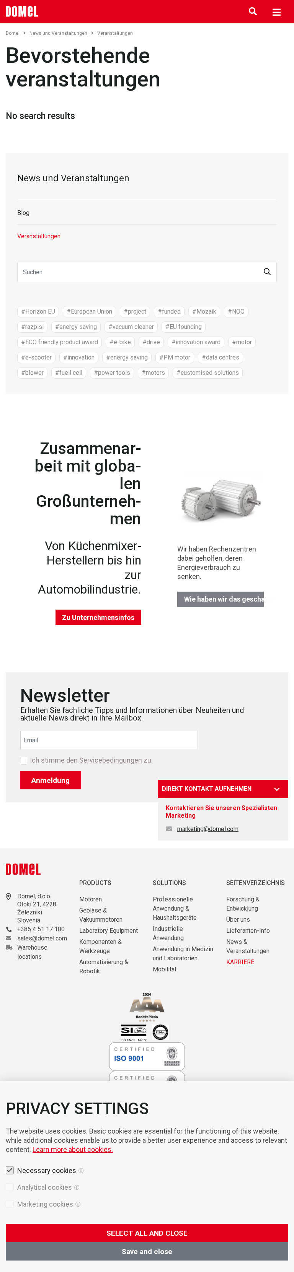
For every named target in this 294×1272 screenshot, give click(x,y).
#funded (169, 311)
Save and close (147, 1251)
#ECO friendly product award (59, 342)
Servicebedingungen (110, 760)
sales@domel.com (42, 938)
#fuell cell (68, 372)
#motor (242, 342)
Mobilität (164, 969)
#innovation (79, 357)
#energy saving (76, 326)
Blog (23, 212)
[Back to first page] (22, 11)
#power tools (112, 372)
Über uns (238, 919)
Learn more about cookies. (73, 1149)
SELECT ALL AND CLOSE (147, 1233)
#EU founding (183, 326)
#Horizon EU (38, 311)
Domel (13, 33)
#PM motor (174, 357)
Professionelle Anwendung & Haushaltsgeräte (175, 908)
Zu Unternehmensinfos (98, 617)
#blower (32, 372)
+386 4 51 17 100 (41, 929)
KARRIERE (240, 962)
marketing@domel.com (207, 829)
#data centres (220, 357)
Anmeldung (50, 780)
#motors (153, 372)
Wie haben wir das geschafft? (224, 599)
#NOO (236, 311)
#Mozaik (204, 311)
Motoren (90, 899)
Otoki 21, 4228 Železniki (36, 908)
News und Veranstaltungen (58, 33)
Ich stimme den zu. (91, 760)
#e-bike (120, 342)
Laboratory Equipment (108, 930)
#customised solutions (207, 372)
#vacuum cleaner (131, 326)
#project (135, 311)
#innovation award (196, 342)
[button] (267, 272)
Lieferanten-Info (248, 930)
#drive (151, 342)
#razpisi (32, 326)
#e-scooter (36, 357)
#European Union (89, 311)
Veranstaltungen (38, 236)
